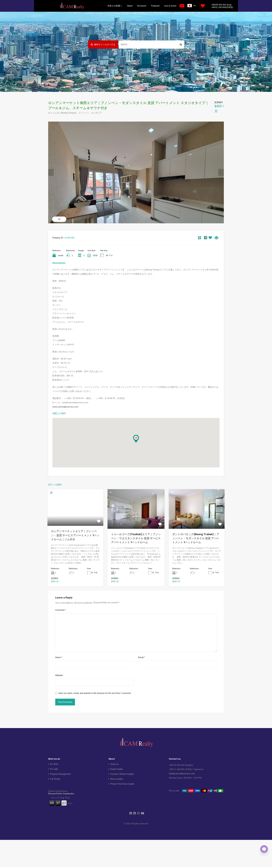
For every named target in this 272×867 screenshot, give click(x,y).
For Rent (54, 764)
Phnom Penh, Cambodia (61, 792)
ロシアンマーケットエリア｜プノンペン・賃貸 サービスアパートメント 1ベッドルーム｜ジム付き (75, 535)
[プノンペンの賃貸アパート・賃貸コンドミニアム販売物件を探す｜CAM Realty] (72, 6)
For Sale (54, 769)
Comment (60, 610)
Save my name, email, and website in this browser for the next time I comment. (94, 693)
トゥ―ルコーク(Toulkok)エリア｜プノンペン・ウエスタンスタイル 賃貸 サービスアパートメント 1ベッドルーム (136, 538)
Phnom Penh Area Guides (122, 784)
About (129, 6)
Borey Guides (116, 779)
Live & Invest (170, 6)
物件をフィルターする (104, 44)
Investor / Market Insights (122, 774)
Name (58, 657)
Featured (155, 6)
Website (59, 675)
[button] (136, 439)
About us (114, 764)
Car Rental (55, 779)
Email (141, 657)
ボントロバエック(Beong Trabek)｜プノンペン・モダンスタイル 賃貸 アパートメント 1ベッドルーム (195, 538)
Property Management (60, 774)
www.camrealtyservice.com (65, 407)
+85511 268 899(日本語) (222, 7)
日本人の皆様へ (114, 6)
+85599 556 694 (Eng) (221, 5)
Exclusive (141, 6)
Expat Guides (116, 769)
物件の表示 (75, 518)
